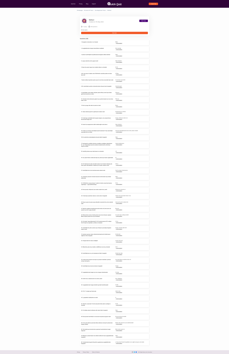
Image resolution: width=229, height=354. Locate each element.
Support (94, 3)
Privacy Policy (86, 352)
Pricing (80, 3)
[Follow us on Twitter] (134, 352)
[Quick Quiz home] (114, 4)
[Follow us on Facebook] (136, 352)
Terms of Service (96, 352)
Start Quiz (114, 33)
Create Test (153, 3)
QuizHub (73, 3)
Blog (87, 3)
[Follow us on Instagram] (132, 352)
